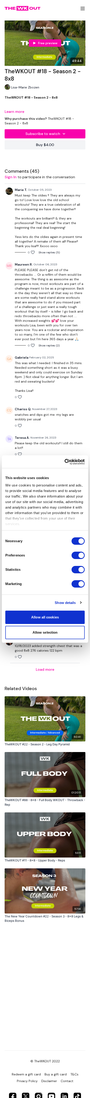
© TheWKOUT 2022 (45, 1061)
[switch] (78, 555)
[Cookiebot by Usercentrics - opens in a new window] (65, 462)
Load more (45, 669)
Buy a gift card (56, 1074)
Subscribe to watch (42, 133)
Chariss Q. (23, 409)
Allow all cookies (45, 617)
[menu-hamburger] (82, 8)
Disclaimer (49, 1081)
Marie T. (21, 190)
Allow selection (45, 632)
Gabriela (21, 357)
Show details (65, 603)
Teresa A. (22, 438)
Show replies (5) (49, 252)
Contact (67, 1081)
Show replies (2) (49, 345)
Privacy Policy (27, 1081)
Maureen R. (24, 264)
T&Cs (74, 1074)
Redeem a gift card (26, 1074)
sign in (11, 177)
